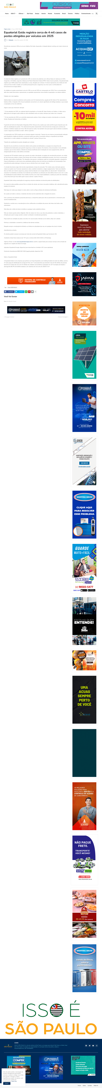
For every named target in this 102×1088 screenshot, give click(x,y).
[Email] (32, 291)
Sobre (84, 1085)
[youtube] (93, 1045)
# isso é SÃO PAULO (17, 29)
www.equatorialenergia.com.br (24, 241)
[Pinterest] (29, 291)
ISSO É (13, 13)
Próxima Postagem (62, 317)
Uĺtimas (21, 13)
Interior (43, 13)
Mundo (50, 13)
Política (77, 13)
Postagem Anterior (9, 317)
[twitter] (89, 1045)
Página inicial (7, 29)
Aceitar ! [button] (7, 1083)
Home (7, 13)
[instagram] (96, 1045)
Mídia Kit (96, 1085)
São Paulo (30, 13)
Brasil (64, 13)
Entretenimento (86, 13)
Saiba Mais (14, 1081)
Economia (57, 13)
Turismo (70, 13)
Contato (90, 1085)
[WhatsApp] (26, 291)
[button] (92, 13)
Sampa (37, 13)
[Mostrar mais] (35, 291)
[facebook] (86, 1045)
